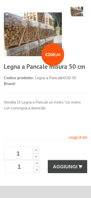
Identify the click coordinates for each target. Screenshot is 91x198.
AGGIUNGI (65, 166)
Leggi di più (78, 137)
